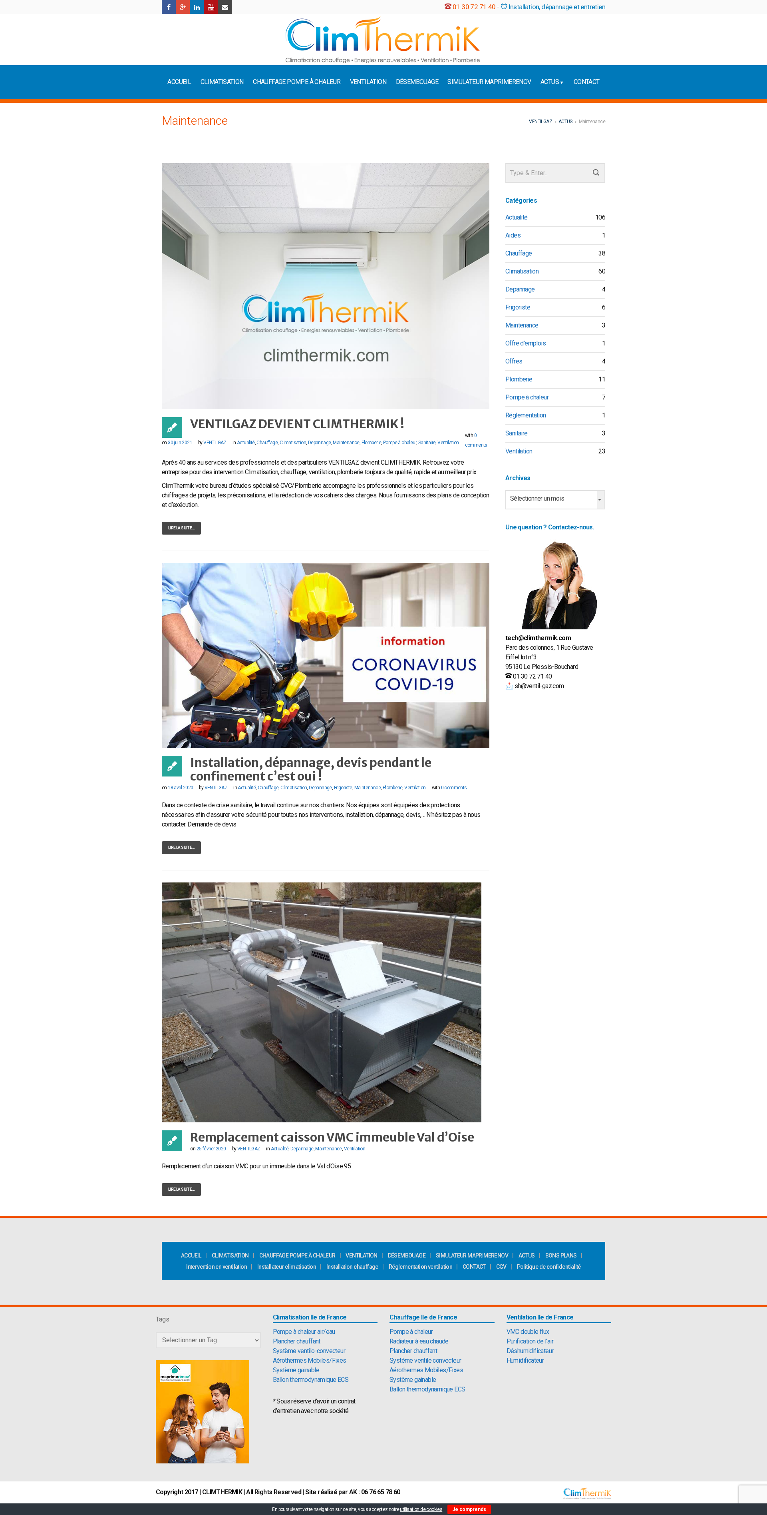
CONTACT (587, 82)
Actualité (246, 442)
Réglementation (525, 415)
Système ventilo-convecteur (309, 1351)
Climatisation (293, 442)
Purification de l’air (530, 1341)
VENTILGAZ (215, 442)
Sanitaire (427, 442)
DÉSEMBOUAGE (417, 82)
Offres (513, 361)
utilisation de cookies (421, 1509)
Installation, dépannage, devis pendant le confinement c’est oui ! (310, 769)
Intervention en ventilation (216, 1266)
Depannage (319, 442)
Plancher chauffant (296, 1341)
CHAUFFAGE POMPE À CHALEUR (296, 82)
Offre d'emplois (525, 343)
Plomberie (372, 442)
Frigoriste (343, 787)
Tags (162, 1319)
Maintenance (346, 442)
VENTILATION (368, 82)
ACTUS (549, 82)
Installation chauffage (352, 1266)
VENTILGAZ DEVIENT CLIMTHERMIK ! (297, 423)
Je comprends (469, 1509)
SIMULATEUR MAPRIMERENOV (489, 82)
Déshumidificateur (530, 1351)
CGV (501, 1266)
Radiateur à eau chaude (419, 1341)
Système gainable (296, 1370)
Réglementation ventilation (420, 1266)
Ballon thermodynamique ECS (310, 1379)
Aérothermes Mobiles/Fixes (309, 1360)
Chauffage (267, 442)
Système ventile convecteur (425, 1360)
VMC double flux (528, 1331)
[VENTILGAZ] (383, 39)
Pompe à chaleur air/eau (304, 1331)
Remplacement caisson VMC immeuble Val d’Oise (332, 1137)
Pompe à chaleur (399, 442)
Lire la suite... (181, 528)
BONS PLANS (561, 1255)
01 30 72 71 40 (474, 7)
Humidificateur (525, 1360)
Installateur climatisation (286, 1266)
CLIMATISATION (222, 82)
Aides (513, 235)
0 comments (454, 787)
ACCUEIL (179, 82)
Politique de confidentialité (549, 1266)
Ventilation (448, 442)
